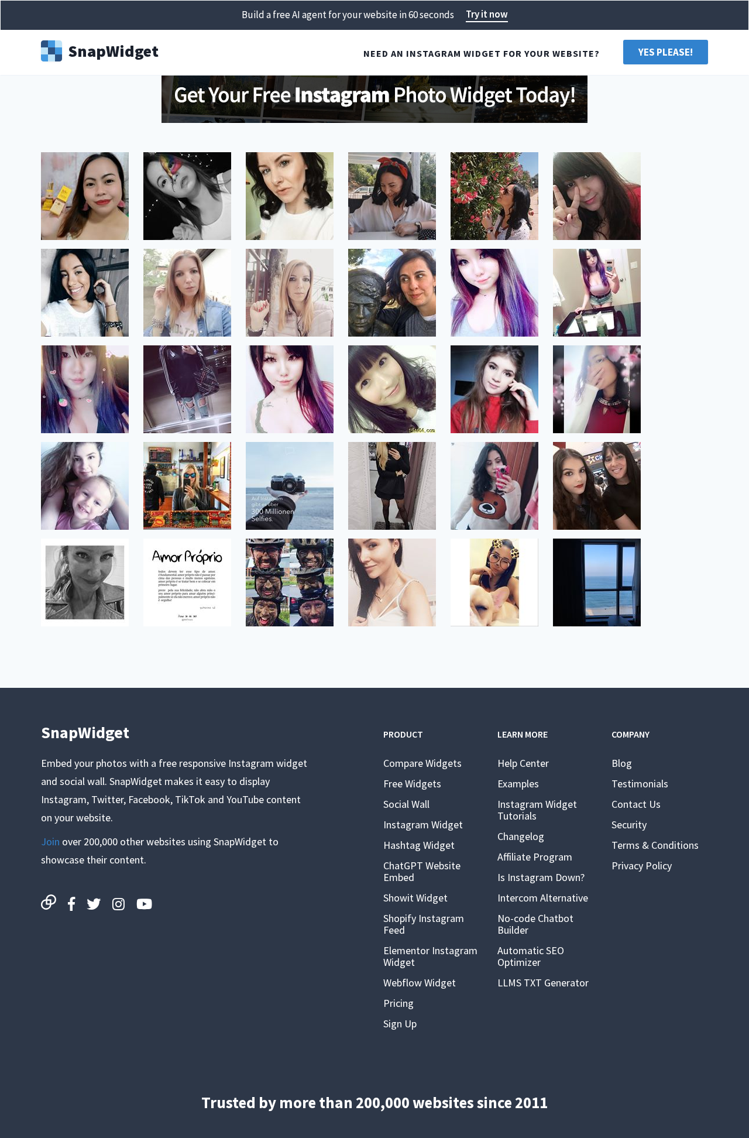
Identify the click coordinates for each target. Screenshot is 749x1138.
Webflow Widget (419, 982)
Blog (621, 763)
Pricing (398, 1003)
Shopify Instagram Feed (423, 924)
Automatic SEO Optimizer (530, 956)
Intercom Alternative (542, 897)
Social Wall (406, 804)
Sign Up (400, 1023)
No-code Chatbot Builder (535, 924)
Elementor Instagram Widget (430, 956)
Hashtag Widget (419, 845)
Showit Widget (415, 897)
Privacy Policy (641, 865)
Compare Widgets (422, 763)
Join (50, 841)
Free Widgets (412, 783)
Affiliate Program (534, 856)
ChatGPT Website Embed (422, 871)
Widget (113, 49)
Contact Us (636, 804)
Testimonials (639, 783)
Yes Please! (665, 52)
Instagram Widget (423, 824)
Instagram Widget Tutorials (537, 809)
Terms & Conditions (655, 845)
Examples (518, 783)
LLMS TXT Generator (543, 982)
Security (629, 824)
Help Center (523, 763)
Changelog (520, 836)
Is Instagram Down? (541, 877)
